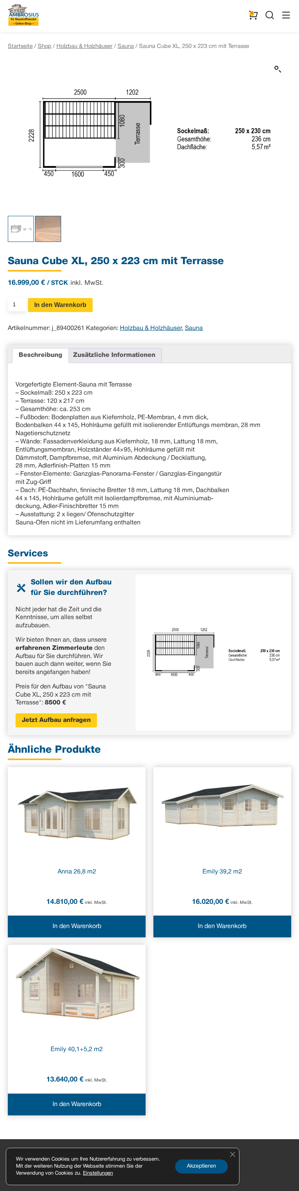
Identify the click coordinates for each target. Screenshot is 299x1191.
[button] (278, 69)
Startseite (20, 46)
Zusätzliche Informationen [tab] (114, 355)
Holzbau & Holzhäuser (84, 46)
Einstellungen (98, 1173)
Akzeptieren (201, 1166)
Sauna (126, 46)
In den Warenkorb (60, 305)
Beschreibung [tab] (40, 355)
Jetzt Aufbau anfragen (56, 720)
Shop (44, 46)
